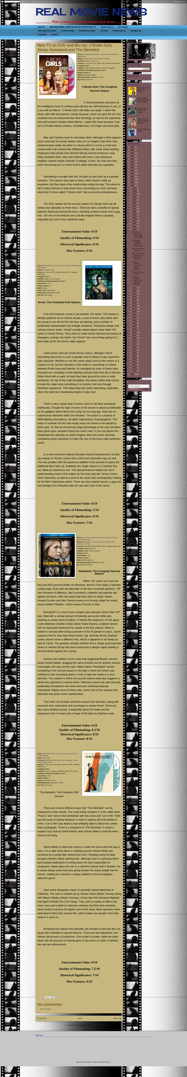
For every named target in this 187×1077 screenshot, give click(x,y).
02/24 (135, 362)
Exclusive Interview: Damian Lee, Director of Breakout (137, 280)
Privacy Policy (42, 34)
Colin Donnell (66, 265)
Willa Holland (41, 267)
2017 (133, 174)
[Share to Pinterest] (54, 997)
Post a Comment (45, 1009)
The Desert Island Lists (119, 31)
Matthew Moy (82, 56)
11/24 (135, 203)
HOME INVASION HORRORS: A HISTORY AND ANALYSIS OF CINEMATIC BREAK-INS (73, 27)
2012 (133, 374)
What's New (41, 27)
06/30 (135, 311)
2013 (133, 185)
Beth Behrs (95, 54)
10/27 (135, 214)
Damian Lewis (95, 537)
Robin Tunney (56, 753)
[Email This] (46, 997)
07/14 (135, 308)
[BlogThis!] (48, 997)
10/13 (135, 220)
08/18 (135, 297)
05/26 (135, 326)
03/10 (135, 359)
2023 (133, 156)
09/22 (135, 229)
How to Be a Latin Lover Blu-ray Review (143, 89)
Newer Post (41, 1018)
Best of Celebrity (123, 27)
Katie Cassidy (57, 265)
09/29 (135, 226)
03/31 (135, 350)
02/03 (135, 368)
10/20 (135, 217)
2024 (133, 153)
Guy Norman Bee (49, 270)
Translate (145, 389)
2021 (133, 162)
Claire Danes (86, 537)
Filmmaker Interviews (107, 27)
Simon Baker (47, 753)
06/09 (135, 320)
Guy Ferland (105, 542)
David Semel (97, 542)
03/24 (135, 353)
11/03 (135, 212)
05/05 (135, 335)
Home (80, 1018)
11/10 (135, 209)
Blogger (108, 1062)
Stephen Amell (47, 265)
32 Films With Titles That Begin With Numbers (143, 100)
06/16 (135, 317)
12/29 (135, 188)
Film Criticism (104, 31)
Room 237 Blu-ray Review (138, 249)
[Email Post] (41, 997)
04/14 (135, 344)
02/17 (135, 364)
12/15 (135, 194)
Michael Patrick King (89, 59)
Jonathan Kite (114, 54)
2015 (133, 179)
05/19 (135, 329)
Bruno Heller (46, 758)
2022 (133, 159)
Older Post (117, 1018)
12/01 (135, 200)
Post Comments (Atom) (83, 1025)
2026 (133, 147)
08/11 (135, 300)
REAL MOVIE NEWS (91, 12)
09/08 (135, 291)
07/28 (135, 306)
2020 (133, 165)
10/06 (135, 223)
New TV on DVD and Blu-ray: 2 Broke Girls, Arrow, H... (137, 256)
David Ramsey (75, 265)
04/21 (135, 341)
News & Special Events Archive (47, 31)
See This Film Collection (67, 31)
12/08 (135, 197)
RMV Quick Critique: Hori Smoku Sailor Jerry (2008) (137, 234)
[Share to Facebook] (52, 997)
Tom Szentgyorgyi (67, 760)
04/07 (135, 347)
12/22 (135, 191)
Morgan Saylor (85, 539)
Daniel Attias (88, 542)
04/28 (135, 338)
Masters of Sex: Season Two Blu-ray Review (143, 120)
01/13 (135, 370)
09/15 (135, 288)
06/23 (135, 314)
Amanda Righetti (42, 755)
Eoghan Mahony (48, 762)
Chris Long (57, 760)
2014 (133, 182)
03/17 (135, 356)
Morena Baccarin (106, 537)
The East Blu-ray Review (138, 273)
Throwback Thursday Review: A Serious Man (137, 243)
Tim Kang (64, 753)
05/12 (135, 332)
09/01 (135, 294)
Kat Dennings (87, 54)
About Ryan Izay (136, 31)
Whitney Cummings (103, 59)
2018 (133, 170)
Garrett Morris (104, 54)
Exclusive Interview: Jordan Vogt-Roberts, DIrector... (137, 265)
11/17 (135, 206)
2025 (133, 150)
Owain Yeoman (72, 753)
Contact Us (54, 34)
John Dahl (87, 544)
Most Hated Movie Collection (87, 31)
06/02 (135, 323)
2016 (133, 176)
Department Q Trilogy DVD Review (142, 110)
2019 (133, 168)
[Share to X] (50, 997)
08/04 (135, 302)
